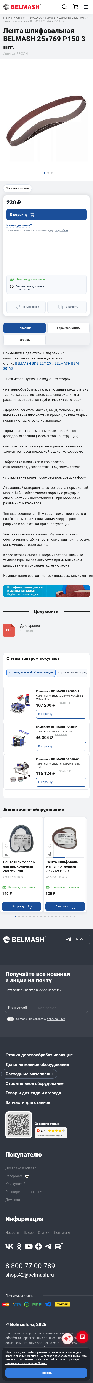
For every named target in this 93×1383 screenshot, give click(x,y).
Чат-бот (80, 939)
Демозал (12, 1200)
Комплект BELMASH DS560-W (57, 759)
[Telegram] (48, 1246)
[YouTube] (29, 1246)
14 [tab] (63, 919)
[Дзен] (38, 1246)
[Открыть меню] (86, 7)
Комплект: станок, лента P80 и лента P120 (58, 765)
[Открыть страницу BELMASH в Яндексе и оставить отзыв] (18, 1124)
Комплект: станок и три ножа (54, 731)
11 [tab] (52, 919)
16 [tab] (70, 919)
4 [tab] (26, 919)
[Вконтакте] (9, 1246)
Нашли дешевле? (19, 225)
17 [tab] (74, 919)
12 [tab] (56, 919)
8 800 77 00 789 (30, 1266)
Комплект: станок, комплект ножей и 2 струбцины (59, 697)
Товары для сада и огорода (33, 1093)
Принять (46, 1372)
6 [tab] (34, 919)
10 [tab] (48, 919)
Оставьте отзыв (47, 1124)
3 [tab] (23, 919)
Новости (12, 1233)
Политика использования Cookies (26, 1363)
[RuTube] (59, 1246)
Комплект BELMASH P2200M (56, 727)
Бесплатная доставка (30, 286)
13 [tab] (59, 919)
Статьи (44, 1233)
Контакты (62, 1233)
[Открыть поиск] (64, 7)
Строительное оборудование (35, 1083)
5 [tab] (30, 919)
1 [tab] (15, 919)
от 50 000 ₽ (23, 289)
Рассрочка (14, 1176)
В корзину (45, 714)
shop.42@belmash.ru (29, 1275)
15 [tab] (67, 919)
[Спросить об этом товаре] (67, 1338)
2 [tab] (19, 919)
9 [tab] (45, 919)
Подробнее (61, 230)
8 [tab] (41, 919)
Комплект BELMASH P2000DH (57, 691)
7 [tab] (37, 919)
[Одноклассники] (19, 1246)
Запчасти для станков (28, 1102)
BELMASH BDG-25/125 (33, 363)
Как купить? (15, 1184)
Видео (29, 1233)
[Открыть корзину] (75, 7)
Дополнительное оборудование (37, 1064)
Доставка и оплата (20, 1168)
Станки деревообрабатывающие (39, 1055)
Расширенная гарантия (24, 1192)
